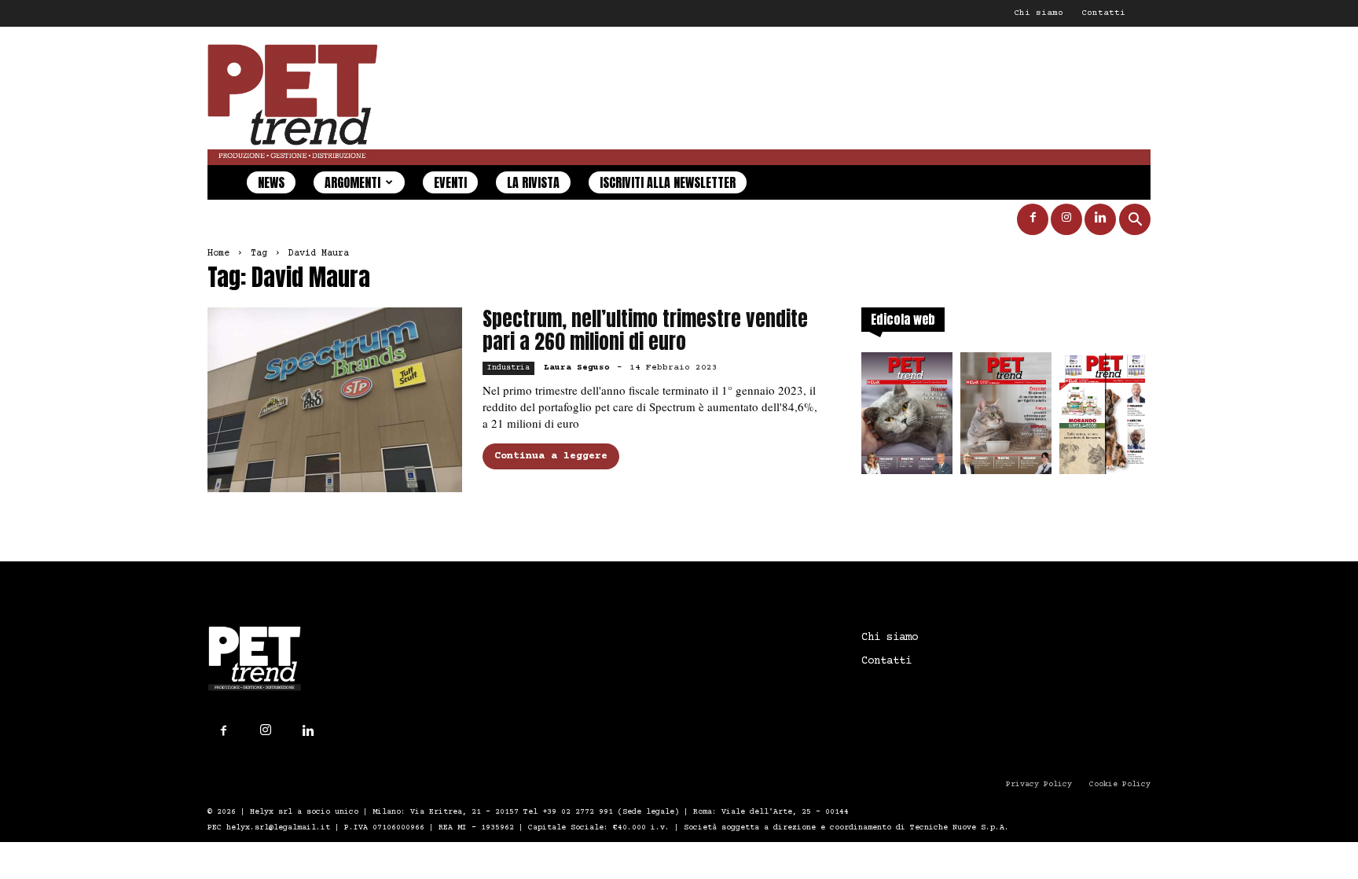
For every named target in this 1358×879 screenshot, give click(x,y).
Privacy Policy (1039, 784)
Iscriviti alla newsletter (668, 182)
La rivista (533, 182)
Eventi (450, 182)
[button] (1135, 221)
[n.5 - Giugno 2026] (1006, 418)
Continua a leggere (550, 456)
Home (218, 253)
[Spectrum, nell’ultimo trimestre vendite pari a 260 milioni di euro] (334, 399)
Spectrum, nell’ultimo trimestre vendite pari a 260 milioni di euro (645, 330)
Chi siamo (1038, 13)
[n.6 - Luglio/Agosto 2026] (906, 418)
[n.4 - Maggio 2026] (1105, 418)
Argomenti (352, 182)
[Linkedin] (1100, 219)
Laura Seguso (577, 367)
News (271, 182)
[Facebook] (1032, 219)
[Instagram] (1066, 219)
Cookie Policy (1120, 784)
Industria (508, 367)
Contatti (1103, 13)
